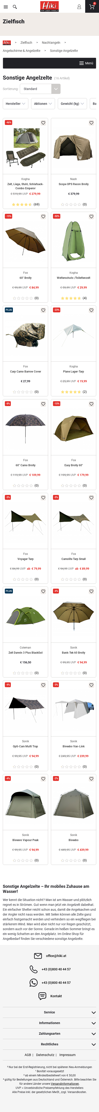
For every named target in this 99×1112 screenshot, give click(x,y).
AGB (28, 1055)
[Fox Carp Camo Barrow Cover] (25, 335)
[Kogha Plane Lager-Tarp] (73, 335)
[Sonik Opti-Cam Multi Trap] (25, 710)
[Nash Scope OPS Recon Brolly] (73, 147)
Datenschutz (45, 1055)
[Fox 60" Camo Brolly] (25, 429)
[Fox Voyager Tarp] (25, 522)
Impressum (67, 1055)
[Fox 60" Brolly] (25, 241)
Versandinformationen (65, 1083)
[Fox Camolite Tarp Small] (73, 522)
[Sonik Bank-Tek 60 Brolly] (73, 616)
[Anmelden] (79, 9)
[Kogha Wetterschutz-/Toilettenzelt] (73, 241)
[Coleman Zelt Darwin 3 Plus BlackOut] (25, 616)
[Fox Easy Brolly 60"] (73, 429)
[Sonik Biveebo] (73, 803)
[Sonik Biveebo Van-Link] (73, 710)
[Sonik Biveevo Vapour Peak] (25, 803)
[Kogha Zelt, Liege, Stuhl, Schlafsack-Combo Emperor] (25, 147)
